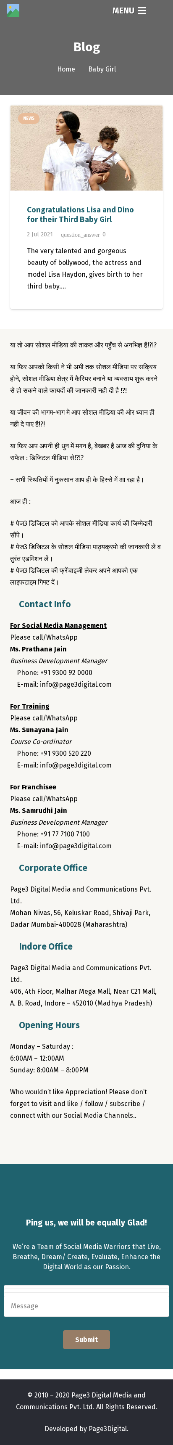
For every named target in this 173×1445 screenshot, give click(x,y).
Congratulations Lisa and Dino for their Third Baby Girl (80, 214)
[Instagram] (52, 1140)
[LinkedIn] (68, 1140)
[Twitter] (35, 1140)
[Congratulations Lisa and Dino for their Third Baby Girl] (86, 148)
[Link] (13, 10)
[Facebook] (18, 1140)
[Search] (161, 10)
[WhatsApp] (85, 1140)
